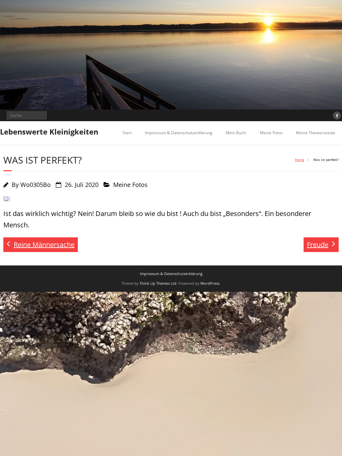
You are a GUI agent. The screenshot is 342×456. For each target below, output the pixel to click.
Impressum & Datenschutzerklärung (178, 133)
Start (127, 133)
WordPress (209, 283)
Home (299, 159)
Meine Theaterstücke (315, 133)
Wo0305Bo (35, 185)
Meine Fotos (271, 133)
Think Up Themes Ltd (158, 283)
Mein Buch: (236, 133)
